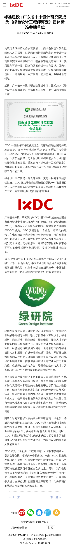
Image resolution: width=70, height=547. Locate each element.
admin (50, 33)
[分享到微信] (30, 512)
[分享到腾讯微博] (47, 512)
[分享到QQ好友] (39, 512)
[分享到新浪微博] (21, 512)
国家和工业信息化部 (36, 539)
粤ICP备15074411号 (18, 535)
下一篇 (55, 497)
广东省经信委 (37, 535)
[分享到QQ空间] (56, 512)
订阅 (50, 527)
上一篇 (14, 497)
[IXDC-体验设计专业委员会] (16, 4)
